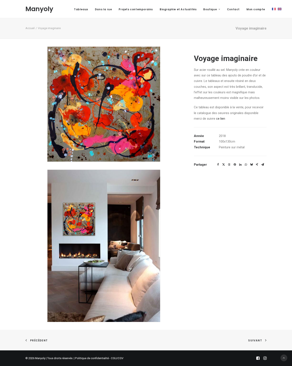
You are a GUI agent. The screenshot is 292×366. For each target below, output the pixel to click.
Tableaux (81, 9)
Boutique (210, 9)
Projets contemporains (136, 9)
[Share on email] (262, 164)
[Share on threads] (229, 164)
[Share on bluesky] (251, 164)
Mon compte (255, 9)
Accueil (30, 28)
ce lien (220, 119)
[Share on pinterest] (234, 164)
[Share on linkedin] (240, 164)
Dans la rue (103, 9)
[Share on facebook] (218, 164)
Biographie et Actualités (178, 9)
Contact (233, 9)
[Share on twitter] (223, 164)
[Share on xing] (257, 164)
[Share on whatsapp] (245, 164)
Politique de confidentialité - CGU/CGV (99, 358)
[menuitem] (81, 9)
